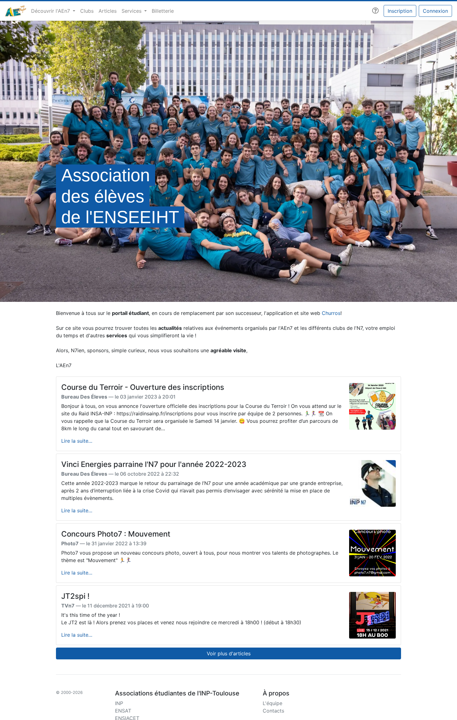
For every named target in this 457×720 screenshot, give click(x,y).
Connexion (435, 11)
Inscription (400, 11)
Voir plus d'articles (229, 653)
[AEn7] (15, 11)
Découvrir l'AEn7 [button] (51, 11)
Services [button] (132, 11)
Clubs (87, 11)
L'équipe (272, 703)
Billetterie (163, 11)
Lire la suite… (76, 441)
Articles (108, 11)
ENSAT (123, 711)
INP (119, 703)
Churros (331, 313)
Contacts (273, 711)
